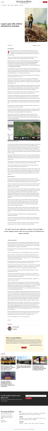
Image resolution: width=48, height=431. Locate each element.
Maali (29, 429)
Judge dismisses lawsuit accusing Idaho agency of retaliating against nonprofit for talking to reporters (39, 367)
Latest (3, 354)
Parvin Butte (12, 266)
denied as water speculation (15, 66)
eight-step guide (17, 305)
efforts (18, 65)
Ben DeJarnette (11, 48)
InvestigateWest (18, 429)
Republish (34, 45)
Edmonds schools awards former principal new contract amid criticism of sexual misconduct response (8, 367)
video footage (10, 156)
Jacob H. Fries (32, 345)
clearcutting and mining (33, 62)
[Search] (1, 5)
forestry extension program (12, 306)
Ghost (26, 429)
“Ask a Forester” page (26, 307)
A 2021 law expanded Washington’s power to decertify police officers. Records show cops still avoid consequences (7, 384)
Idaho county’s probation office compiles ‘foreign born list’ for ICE (24, 367)
